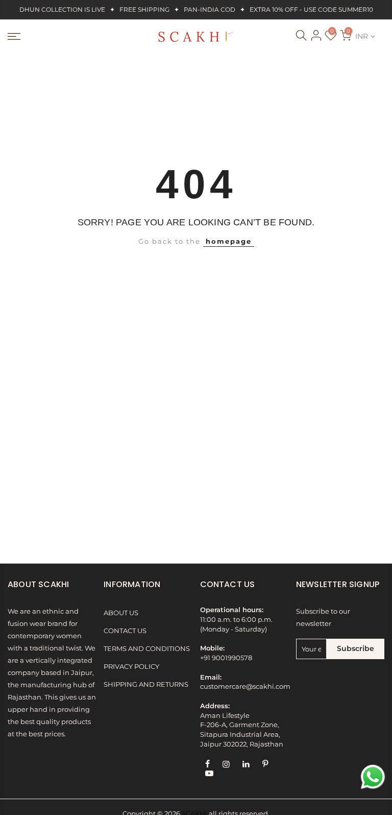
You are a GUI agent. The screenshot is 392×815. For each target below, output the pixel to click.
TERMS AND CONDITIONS (147, 649)
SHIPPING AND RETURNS (146, 684)
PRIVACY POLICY (131, 666)
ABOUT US (121, 613)
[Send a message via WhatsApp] (373, 777)
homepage (229, 241)
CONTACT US (125, 631)
